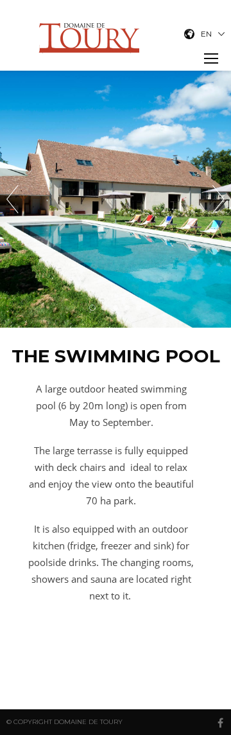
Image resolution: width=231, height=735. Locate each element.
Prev (12, 199)
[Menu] (211, 58)
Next (218, 199)
